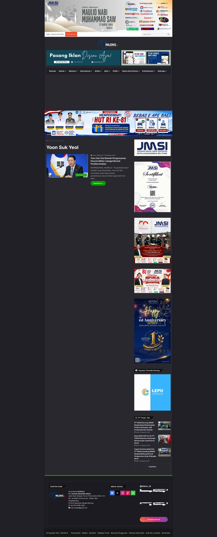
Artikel (97, 71)
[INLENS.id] (108, 44)
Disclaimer (92, 533)
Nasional (72, 71)
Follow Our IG (154, 519)
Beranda (52, 71)
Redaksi (84, 533)
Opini (106, 71)
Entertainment (147, 71)
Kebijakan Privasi (103, 533)
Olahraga (161, 71)
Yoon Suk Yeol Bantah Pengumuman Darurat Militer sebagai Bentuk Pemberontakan (108, 161)
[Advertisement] (108, 92)
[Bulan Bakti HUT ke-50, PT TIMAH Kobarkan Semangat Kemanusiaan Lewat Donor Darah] (164, 439)
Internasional (85, 71)
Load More (152, 467)
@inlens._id (145, 486)
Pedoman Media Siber (136, 533)
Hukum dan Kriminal (130, 71)
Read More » (98, 183)
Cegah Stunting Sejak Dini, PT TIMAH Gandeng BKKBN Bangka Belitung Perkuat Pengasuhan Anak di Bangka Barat (145, 454)
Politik (115, 71)
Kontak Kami (166, 533)
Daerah (61, 71)
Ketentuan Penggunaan (119, 533)
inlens (94, 155)
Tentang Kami (75, 533)
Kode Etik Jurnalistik (153, 533)
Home (50, 141)
